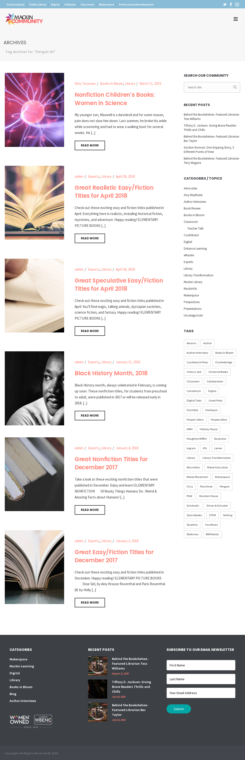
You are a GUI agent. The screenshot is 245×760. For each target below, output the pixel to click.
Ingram (191, 448)
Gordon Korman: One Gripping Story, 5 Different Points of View (209, 149)
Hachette (192, 410)
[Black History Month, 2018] (34, 388)
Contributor (191, 235)
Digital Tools (194, 400)
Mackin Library (193, 282)
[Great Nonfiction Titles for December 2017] (34, 473)
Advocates (190, 188)
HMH (190, 429)
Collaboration (215, 381)
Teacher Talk (195, 228)
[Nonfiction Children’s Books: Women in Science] (34, 109)
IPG (205, 448)
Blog (13, 694)
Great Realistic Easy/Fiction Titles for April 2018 (114, 192)
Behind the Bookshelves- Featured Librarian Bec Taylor (211, 138)
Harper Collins (195, 419)
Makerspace (191, 295)
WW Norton (212, 534)
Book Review (192, 208)
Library (130, 83)
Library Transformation (198, 275)
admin (79, 176)
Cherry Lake (194, 372)
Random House (208, 496)
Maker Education (217, 467)
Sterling (227, 515)
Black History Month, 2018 (111, 373)
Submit (179, 709)
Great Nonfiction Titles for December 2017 (111, 463)
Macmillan (193, 467)
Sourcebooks (194, 515)
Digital (188, 242)
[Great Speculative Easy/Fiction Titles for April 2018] (34, 295)
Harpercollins (219, 419)
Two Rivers (211, 524)
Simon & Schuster (217, 505)
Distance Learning (195, 248)
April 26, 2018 (125, 176)
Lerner (218, 448)
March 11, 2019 (150, 83)
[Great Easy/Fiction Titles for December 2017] (34, 566)
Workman (193, 534)
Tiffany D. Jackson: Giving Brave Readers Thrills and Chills (210, 127)
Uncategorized (193, 315)
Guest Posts (216, 400)
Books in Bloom (111, 83)
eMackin (189, 255)
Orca (190, 486)
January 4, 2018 (127, 448)
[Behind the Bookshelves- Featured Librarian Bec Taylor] (97, 712)
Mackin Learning (22, 666)
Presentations (192, 309)
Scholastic (193, 505)
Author (207, 343)
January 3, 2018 (127, 541)
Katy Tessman (85, 83)
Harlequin (211, 410)
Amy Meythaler (193, 195)
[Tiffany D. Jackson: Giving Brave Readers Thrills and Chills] (97, 689)
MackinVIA (190, 289)
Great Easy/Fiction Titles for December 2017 (114, 556)
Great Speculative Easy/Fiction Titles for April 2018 (119, 285)
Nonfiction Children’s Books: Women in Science (115, 99)
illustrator (220, 438)
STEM (212, 515)
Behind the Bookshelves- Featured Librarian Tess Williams (211, 116)
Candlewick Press (197, 362)
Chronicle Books (218, 372)
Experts (94, 176)
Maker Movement (197, 477)
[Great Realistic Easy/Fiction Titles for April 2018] (34, 202)
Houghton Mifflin (197, 438)
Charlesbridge (223, 362)
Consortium (194, 391)
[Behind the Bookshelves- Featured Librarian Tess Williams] (97, 665)
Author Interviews (195, 202)
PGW (189, 496)
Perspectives (192, 302)
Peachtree (206, 486)
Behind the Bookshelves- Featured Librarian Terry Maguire (211, 160)
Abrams (191, 343)
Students (192, 524)
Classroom (191, 222)
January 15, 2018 (128, 362)
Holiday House (208, 429)
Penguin (225, 486)
